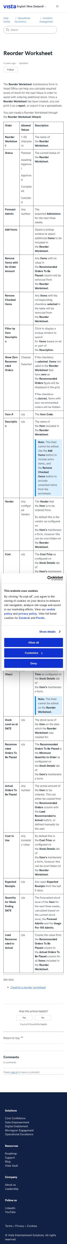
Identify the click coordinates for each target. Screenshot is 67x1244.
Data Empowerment (17, 1122)
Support (10, 1157)
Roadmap (11, 1153)
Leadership (11, 1189)
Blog (8, 1161)
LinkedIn (10, 1208)
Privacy (19, 1226)
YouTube (10, 1212)
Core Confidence (15, 1118)
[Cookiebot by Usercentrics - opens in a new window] (48, 578)
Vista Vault (11, 1165)
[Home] (9, 6)
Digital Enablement (16, 1126)
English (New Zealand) (30, 6)
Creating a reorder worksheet (28, 987)
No (42, 1017)
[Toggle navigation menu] (57, 6)
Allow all (33, 642)
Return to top (11, 1038)
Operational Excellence (19, 1134)
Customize (31, 652)
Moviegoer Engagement (19, 1130)
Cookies (32, 1226)
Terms (9, 1226)
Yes (24, 1017)
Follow (10, 69)
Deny (33, 663)
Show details (47, 631)
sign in (14, 1072)
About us (10, 1184)
